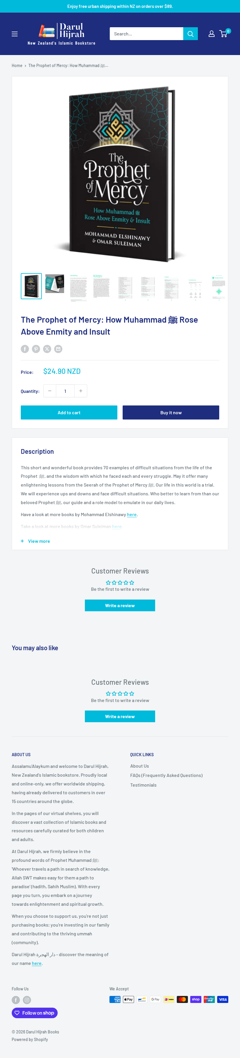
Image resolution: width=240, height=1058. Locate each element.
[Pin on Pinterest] (36, 348)
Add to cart (69, 412)
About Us (139, 765)
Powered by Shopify (30, 1039)
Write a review (120, 605)
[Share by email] (58, 348)
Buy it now (171, 412)
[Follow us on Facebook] (16, 1000)
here (132, 514)
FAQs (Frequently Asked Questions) (166, 775)
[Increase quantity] (81, 391)
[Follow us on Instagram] (27, 1000)
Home (17, 65)
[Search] (190, 33)
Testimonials (143, 784)
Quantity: (30, 391)
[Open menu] (15, 34)
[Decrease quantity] (50, 391)
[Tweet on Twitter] (47, 348)
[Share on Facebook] (25, 348)
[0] (223, 33)
